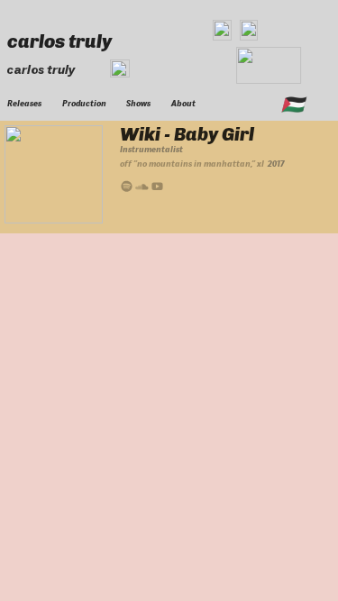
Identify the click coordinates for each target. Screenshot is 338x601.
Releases (24, 103)
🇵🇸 (292, 104)
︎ (126, 187)
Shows (138, 103)
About (183, 103)
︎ (142, 187)
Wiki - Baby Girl (187, 134)
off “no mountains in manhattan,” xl (192, 164)
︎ (157, 187)
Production (84, 103)
